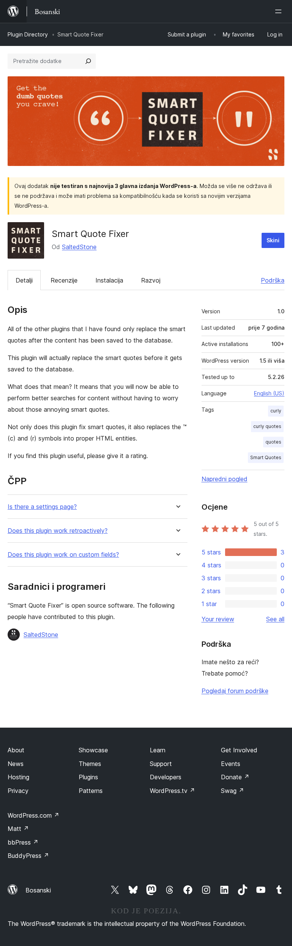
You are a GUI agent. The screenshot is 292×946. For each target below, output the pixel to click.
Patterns (91, 790)
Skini (273, 240)
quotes (273, 442)
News (16, 764)
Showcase (93, 750)
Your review (218, 619)
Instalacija (109, 280)
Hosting (18, 777)
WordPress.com (33, 815)
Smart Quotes (265, 457)
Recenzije (64, 280)
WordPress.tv (172, 790)
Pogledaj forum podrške (235, 691)
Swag (232, 790)
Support (161, 764)
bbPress (23, 842)
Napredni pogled (225, 479)
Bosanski (38, 890)
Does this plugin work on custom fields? (63, 554)
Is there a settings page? (42, 506)
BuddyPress (28, 855)
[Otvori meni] (280, 11)
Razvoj (150, 280)
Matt (18, 828)
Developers (165, 777)
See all (275, 619)
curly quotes (267, 426)
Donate (235, 777)
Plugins (88, 777)
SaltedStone (79, 247)
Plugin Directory (28, 34)
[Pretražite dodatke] (88, 61)
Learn (157, 750)
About (16, 750)
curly (275, 411)
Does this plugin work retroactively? (58, 530)
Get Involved (239, 750)
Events (230, 764)
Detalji (24, 280)
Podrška (272, 280)
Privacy (18, 790)
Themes (90, 764)
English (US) (269, 393)
